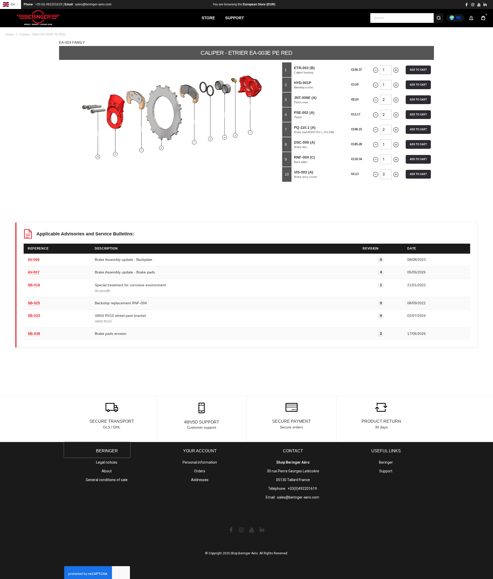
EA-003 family (72, 42)
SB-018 (34, 285)
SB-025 (34, 303)
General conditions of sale (107, 480)
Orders (199, 471)
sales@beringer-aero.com (298, 497)
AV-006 (34, 260)
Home (9, 34)
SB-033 (34, 316)
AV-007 (34, 272)
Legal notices (106, 462)
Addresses (199, 480)
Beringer (386, 462)
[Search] (438, 18)
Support (385, 471)
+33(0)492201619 (302, 488)
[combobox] (406, 18)
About (107, 471)
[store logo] (38, 18)
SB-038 (34, 334)
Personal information (200, 462)
